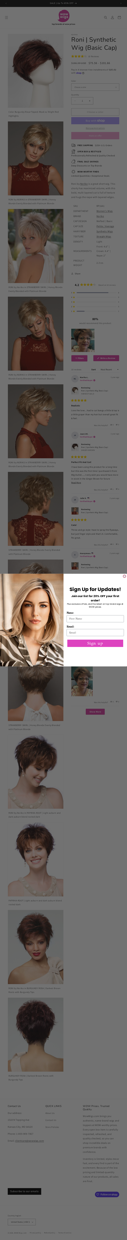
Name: (70, 612)
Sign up (95, 643)
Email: (70, 626)
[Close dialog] (124, 576)
